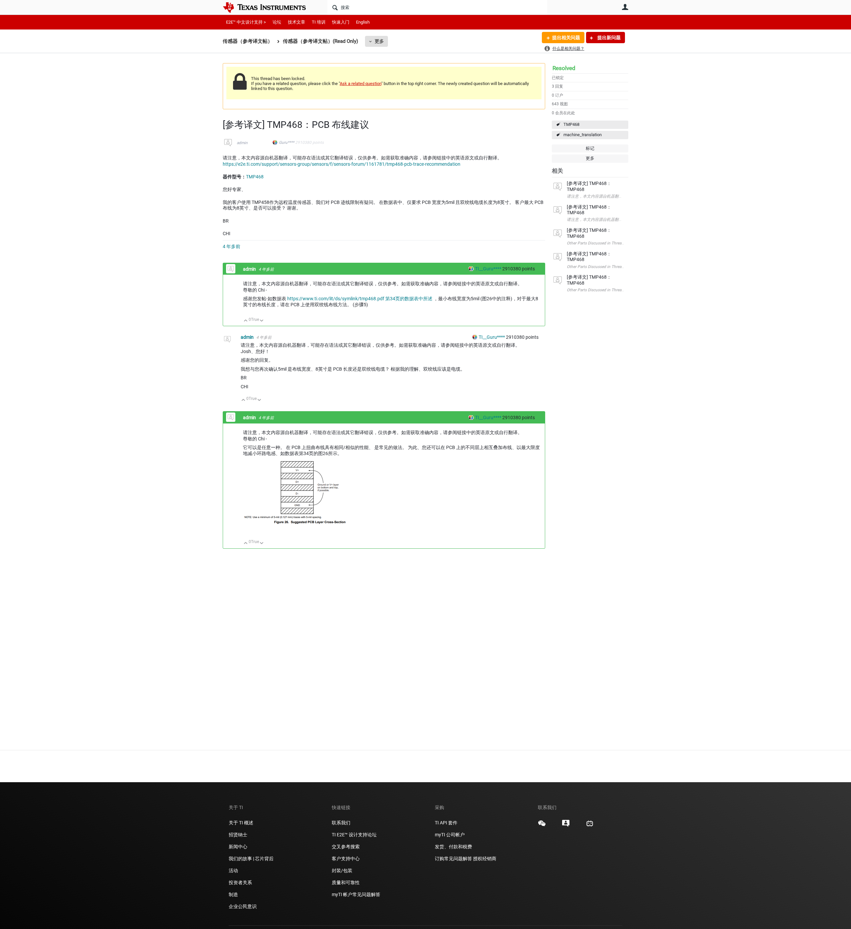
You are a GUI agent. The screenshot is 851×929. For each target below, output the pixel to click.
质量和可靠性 (346, 882)
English (363, 22)
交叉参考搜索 (346, 846)
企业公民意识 (243, 906)
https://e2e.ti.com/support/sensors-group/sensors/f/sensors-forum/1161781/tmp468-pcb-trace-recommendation (341, 164)
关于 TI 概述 (241, 822)
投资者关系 (240, 882)
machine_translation (582, 134)
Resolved (563, 68)
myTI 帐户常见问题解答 (356, 894)
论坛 (277, 22)
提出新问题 (608, 37)
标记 (590, 148)
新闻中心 (238, 846)
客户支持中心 (346, 858)
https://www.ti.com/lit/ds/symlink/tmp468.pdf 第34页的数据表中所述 (359, 298)
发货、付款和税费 (453, 846)
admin (242, 142)
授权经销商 (484, 858)
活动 (233, 870)
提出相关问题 (566, 37)
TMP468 (571, 124)
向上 (246, 321)
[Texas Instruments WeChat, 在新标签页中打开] (542, 825)
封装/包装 (342, 870)
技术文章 (296, 22)
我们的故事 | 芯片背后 (251, 858)
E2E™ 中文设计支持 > (246, 22)
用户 (625, 7)
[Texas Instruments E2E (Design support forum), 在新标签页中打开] (566, 825)
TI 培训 (318, 22)
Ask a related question (360, 83)
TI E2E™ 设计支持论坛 (354, 834)
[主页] (269, 7)
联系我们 (341, 822)
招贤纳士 (238, 834)
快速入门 (340, 22)
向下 (262, 321)
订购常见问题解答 (453, 858)
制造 (233, 894)
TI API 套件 (446, 822)
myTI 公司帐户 (450, 834)
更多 (379, 41)
